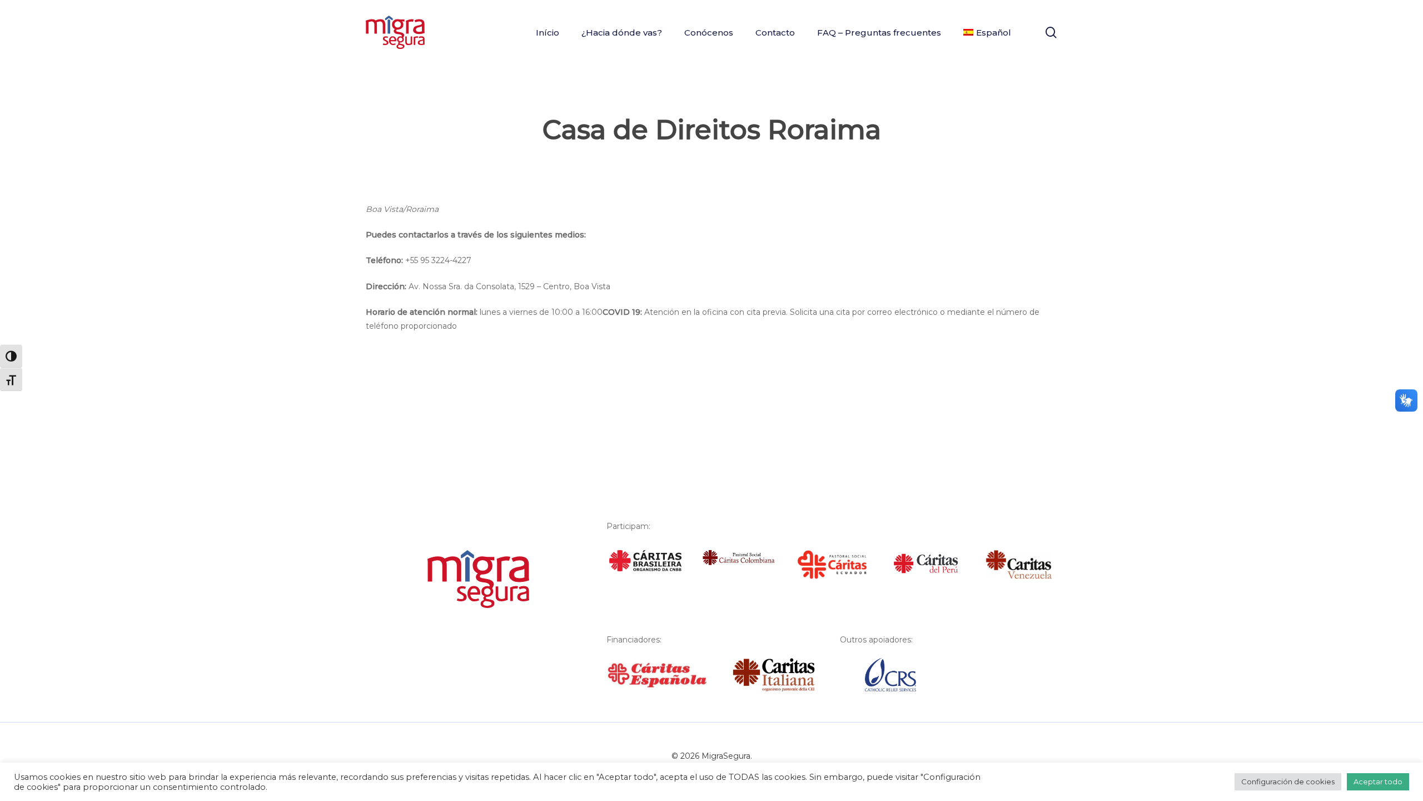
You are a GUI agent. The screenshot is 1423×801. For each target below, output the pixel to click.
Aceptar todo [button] (1378, 781)
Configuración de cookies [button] (1288, 781)
